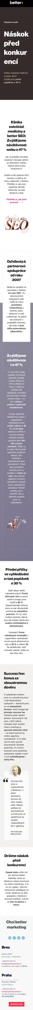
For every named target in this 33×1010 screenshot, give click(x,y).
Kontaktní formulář (17, 1004)
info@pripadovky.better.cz (11, 964)
